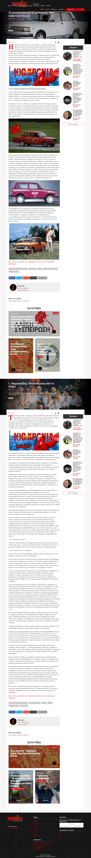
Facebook (12, 277)
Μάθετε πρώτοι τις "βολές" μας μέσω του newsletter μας (69, 820)
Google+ (26, 277)
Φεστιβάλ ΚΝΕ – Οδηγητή (40, 850)
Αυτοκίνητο (33, 268)
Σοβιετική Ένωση (14, 271)
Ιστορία (48, 5)
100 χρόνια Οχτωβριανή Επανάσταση (18, 268)
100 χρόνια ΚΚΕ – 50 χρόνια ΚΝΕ (41, 842)
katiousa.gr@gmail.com (13, 828)
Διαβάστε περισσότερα (23, 290)
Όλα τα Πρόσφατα (73, 124)
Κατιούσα (12, 42)
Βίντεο (42, 9)
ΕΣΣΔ (44, 703)
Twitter (19, 277)
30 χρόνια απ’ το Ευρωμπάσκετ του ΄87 (43, 845)
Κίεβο (50, 703)
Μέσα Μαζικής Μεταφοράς (51, 268)
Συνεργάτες (61, 9)
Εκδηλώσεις (54, 9)
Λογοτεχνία (36, 826)
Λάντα (40, 268)
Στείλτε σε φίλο (42, 277)
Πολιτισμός (22, 5)
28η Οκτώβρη (37, 848)
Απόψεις (43, 5)
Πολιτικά (15, 5)
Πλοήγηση (35, 4)
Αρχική (10, 5)
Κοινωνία (29, 5)
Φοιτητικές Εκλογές (38, 847)
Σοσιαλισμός (24, 705)
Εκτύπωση (33, 277)
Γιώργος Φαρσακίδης (39, 415)
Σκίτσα (47, 9)
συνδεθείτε (26, 301)
